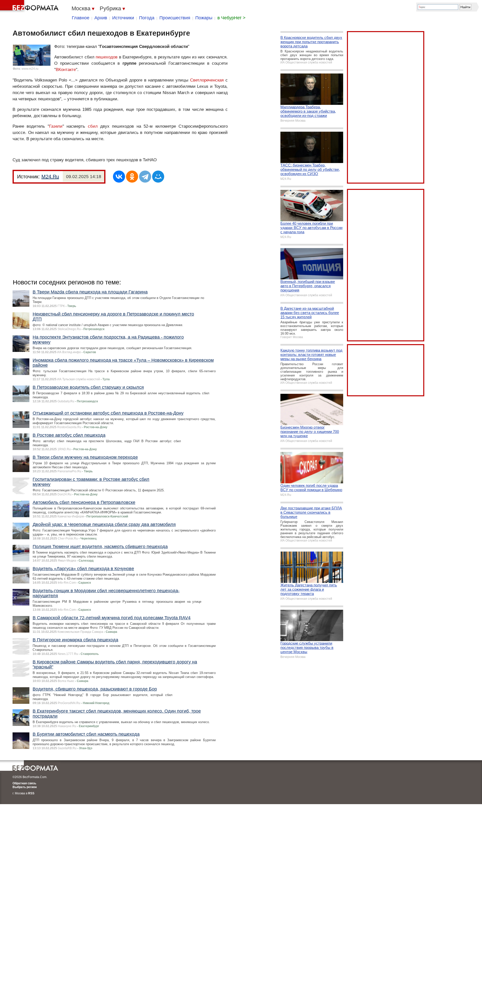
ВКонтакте (66, 69)
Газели (56, 126)
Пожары (203, 17)
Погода (146, 17)
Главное (80, 17)
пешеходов (106, 57)
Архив (100, 17)
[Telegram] (145, 177)
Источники (123, 17)
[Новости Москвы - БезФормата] (30, 6)
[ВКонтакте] (119, 177)
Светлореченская (207, 80)
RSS (31, 793)
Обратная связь (24, 783)
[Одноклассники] (132, 177)
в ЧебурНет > (231, 17)
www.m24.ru (30, 68)
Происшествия (174, 17)
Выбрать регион (25, 787)
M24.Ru (50, 176)
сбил (93, 126)
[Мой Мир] (158, 177)
